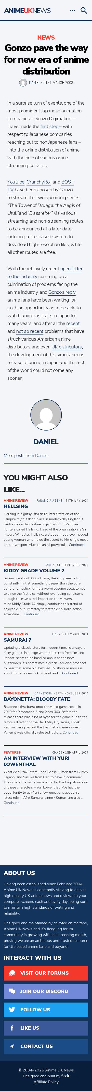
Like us (29, 1028)
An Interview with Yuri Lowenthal (36, 761)
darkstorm (44, 693)
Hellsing (16, 506)
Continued (77, 544)
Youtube (16, 182)
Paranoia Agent (50, 500)
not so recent (29, 331)
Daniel (34, 82)
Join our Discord (44, 991)
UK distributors (67, 347)
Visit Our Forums (44, 973)
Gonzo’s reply (62, 292)
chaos (57, 752)
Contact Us (36, 1046)
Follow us (35, 1009)
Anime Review (16, 500)
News (46, 38)
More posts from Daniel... (26, 455)
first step (49, 126)
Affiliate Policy (46, 1082)
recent (72, 323)
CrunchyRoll (39, 182)
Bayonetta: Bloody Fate (37, 699)
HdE (55, 634)
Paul (48, 565)
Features (12, 752)
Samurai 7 (17, 640)
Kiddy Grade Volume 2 (34, 570)
